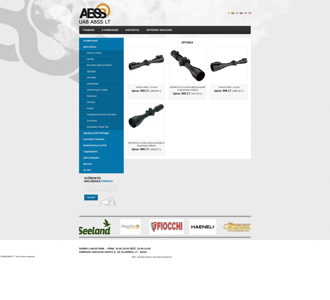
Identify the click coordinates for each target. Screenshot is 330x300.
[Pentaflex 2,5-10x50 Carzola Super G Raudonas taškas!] (187, 83)
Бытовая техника (93, 139)
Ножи (90, 108)
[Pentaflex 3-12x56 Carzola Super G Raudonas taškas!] (146, 127)
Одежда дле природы (96, 133)
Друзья (87, 164)
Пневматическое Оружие (101, 114)
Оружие (91, 77)
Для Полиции (91, 158)
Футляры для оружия (99, 65)
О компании (110, 30)
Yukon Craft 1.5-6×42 (146, 87)
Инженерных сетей (95, 145)
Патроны (92, 121)
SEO (134, 257)
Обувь (90, 59)
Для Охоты (89, 47)
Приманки (93, 84)
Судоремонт (90, 152)
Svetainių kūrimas (144, 257)
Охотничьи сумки (97, 90)
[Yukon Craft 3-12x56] (228, 71)
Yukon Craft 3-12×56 (228, 87)
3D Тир (87, 170)
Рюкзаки (92, 96)
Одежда (91, 71)
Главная (88, 30)
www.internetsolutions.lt (162, 257)
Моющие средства (98, 127)
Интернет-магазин (159, 30)
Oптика (91, 102)
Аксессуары (94, 53)
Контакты (132, 30)
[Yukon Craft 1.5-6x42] (146, 71)
